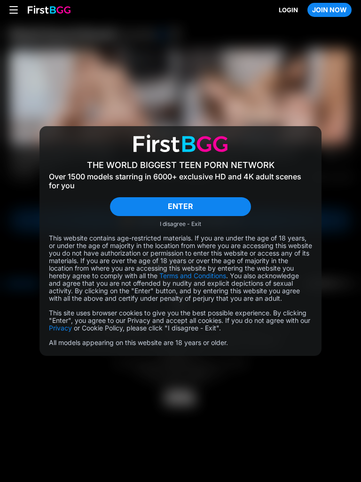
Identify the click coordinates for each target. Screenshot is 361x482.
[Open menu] (14, 9)
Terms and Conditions (192, 276)
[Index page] (49, 10)
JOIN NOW (329, 10)
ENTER (180, 206)
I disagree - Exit (180, 224)
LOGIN (288, 10)
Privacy (60, 328)
